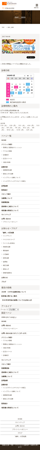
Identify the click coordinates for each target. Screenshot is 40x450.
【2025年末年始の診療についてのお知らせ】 (17, 300)
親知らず (6, 269)
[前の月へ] (24, 75)
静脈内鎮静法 (7, 273)
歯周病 (5, 262)
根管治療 (6, 258)
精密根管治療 (7, 170)
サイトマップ (6, 214)
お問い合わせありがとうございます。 (14, 333)
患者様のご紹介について (10, 206)
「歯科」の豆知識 (7, 232)
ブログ (3, 282)
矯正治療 (6, 265)
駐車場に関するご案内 (9, 296)
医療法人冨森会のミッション (12, 147)
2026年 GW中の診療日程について (13, 292)
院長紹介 (4, 190)
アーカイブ (4, 309)
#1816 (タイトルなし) (8, 317)
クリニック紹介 (6, 144)
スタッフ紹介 (6, 194)
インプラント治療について (11, 177)
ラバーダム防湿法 (9, 243)
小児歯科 (6, 254)
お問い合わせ (6, 219)
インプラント (7, 236)
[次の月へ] (32, 75)
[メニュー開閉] (37, 5)
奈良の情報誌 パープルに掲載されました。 (17, 64)
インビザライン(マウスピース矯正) (14, 181)
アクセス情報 (7, 151)
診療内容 (4, 167)
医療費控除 (5, 202)
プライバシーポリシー (10, 222)
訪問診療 (4, 186)
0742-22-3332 (9, 8)
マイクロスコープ (9, 239)
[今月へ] (28, 75)
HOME (3, 140)
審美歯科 (6, 250)
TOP (3, 27)
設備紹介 (6, 155)
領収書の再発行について (10, 210)
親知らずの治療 (8, 174)
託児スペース (7, 158)
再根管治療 (6, 247)
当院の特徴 (6, 162)
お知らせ (4, 277)
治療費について (6, 198)
